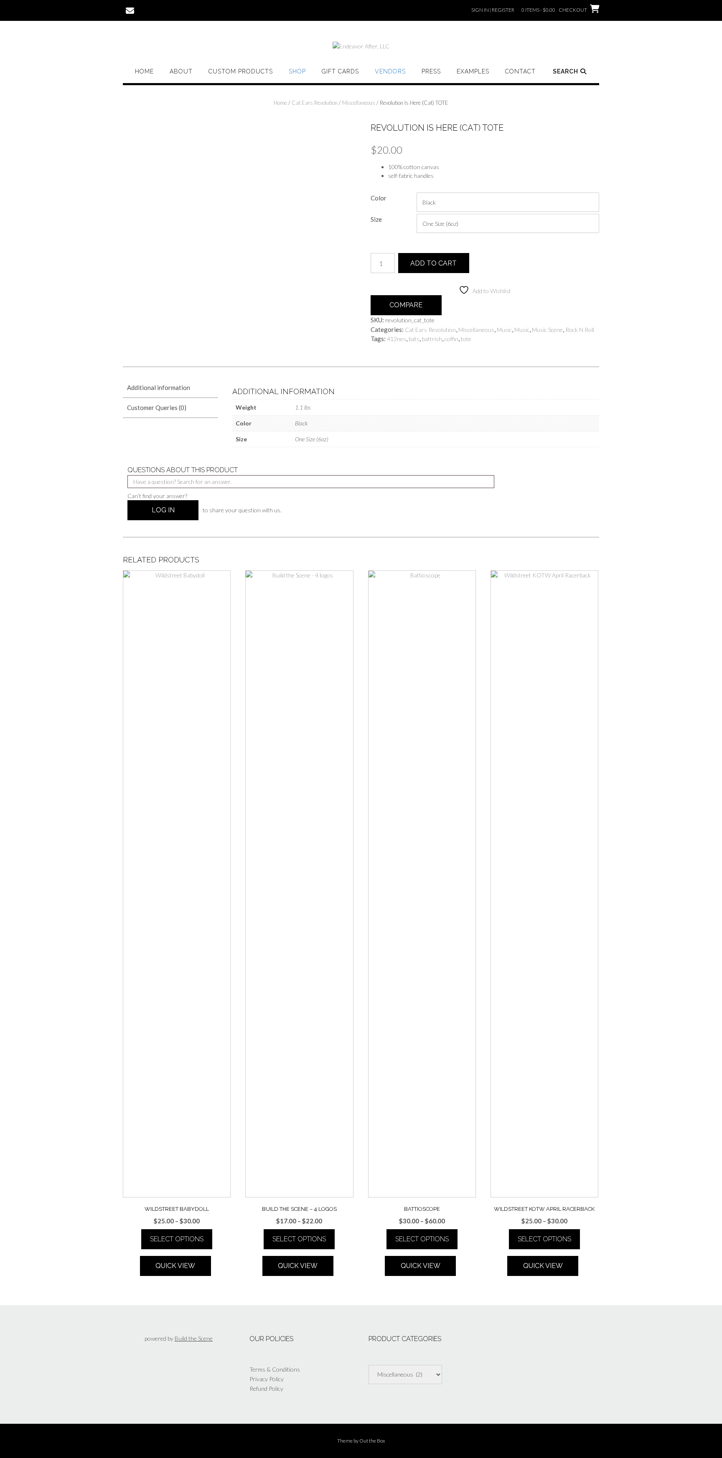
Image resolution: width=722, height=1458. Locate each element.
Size (376, 219)
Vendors (390, 71)
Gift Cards (340, 71)
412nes (396, 338)
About (181, 71)
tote (466, 338)
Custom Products (240, 71)
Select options (176, 1239)
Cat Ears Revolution (315, 102)
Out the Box (372, 1441)
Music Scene (547, 329)
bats (414, 338)
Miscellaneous (358, 102)
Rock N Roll (579, 329)
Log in (163, 510)
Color (378, 198)
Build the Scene (194, 1338)
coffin (451, 338)
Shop (297, 71)
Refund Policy (266, 1388)
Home (144, 71)
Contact (520, 71)
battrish (432, 338)
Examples (473, 71)
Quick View (175, 1266)
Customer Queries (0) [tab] (156, 407)
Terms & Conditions (274, 1369)
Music (504, 329)
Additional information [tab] (158, 387)
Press (431, 71)
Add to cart (433, 263)
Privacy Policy (266, 1378)
